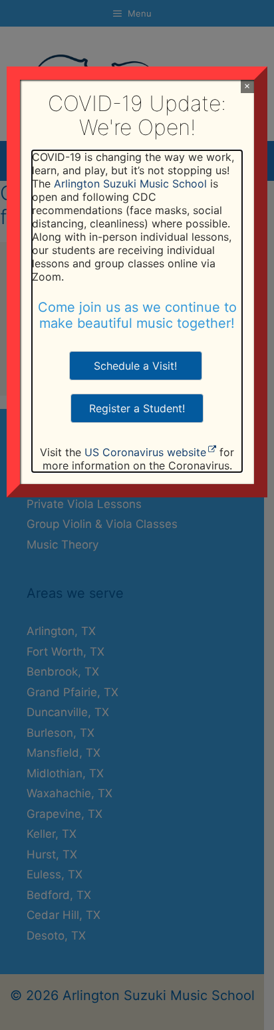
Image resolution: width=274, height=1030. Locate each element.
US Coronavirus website (145, 452)
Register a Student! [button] (137, 408)
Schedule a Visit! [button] (135, 365)
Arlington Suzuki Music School (130, 183)
